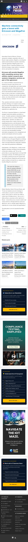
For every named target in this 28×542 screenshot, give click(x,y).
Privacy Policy (18, 530)
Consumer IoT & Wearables (5, 525)
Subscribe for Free (14, 309)
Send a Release (18, 520)
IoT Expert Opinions (21, 499)
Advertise (17, 522)
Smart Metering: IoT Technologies (12, 396)
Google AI (7, 218)
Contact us (17, 526)
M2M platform (15, 222)
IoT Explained (20, 501)
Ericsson (8, 222)
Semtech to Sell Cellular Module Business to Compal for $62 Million (20, 255)
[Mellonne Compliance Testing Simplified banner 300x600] (14, 343)
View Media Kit (14, 484)
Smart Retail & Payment (5, 531)
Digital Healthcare (7, 528)
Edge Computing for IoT (10, 383)
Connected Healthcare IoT (10, 393)
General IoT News (17, 34)
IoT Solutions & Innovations (5, 506)
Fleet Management (7, 522)
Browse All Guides (14, 400)
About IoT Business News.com (19, 517)
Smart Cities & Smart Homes (6, 517)
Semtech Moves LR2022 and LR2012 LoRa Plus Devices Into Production (8, 255)
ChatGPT (14, 215)
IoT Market (5, 503)
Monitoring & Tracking (5, 513)
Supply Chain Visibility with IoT (12, 388)
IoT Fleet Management (10, 391)
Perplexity (23, 215)
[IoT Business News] (14, 8)
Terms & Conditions (19, 528)
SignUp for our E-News (20, 524)
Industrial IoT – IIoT (7, 509)
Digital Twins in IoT (9, 380)
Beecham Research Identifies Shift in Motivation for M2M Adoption (21, 230)
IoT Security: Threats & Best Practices (13, 385)
